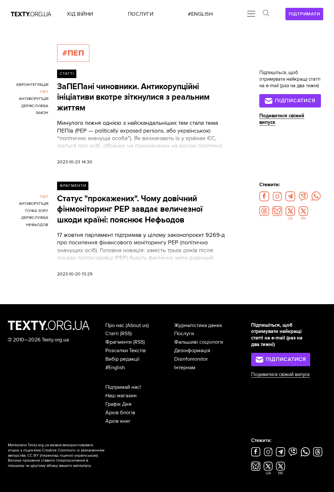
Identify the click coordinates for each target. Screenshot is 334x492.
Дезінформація (192, 350)
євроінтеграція (32, 84)
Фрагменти (73, 185)
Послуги (184, 333)
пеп (44, 92)
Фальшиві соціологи (198, 342)
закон (42, 112)
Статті (67, 73)
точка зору (36, 210)
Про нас (114, 325)
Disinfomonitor (191, 359)
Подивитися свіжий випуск (280, 374)
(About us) (137, 325)
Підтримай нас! (123, 387)
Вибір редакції (122, 359)
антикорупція (33, 98)
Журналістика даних (198, 325)
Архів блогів (120, 412)
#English (115, 367)
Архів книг (118, 421)
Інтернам (184, 367)
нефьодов (37, 224)
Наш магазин (121, 395)
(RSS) (126, 333)
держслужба (34, 106)
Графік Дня (118, 404)
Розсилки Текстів (125, 350)
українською (85, 455)
